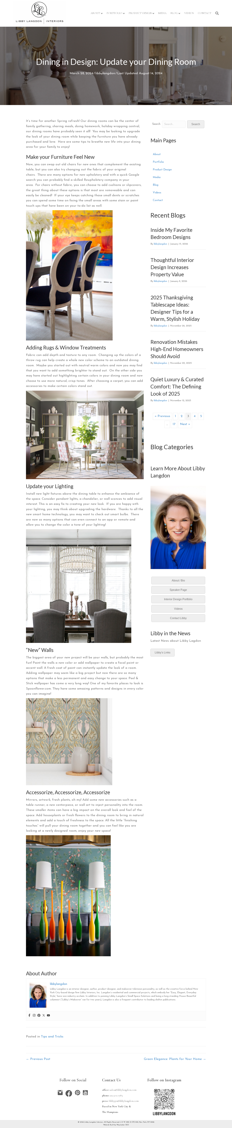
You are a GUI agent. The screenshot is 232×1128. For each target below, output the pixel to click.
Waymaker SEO (123, 1125)
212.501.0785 (116, 1095)
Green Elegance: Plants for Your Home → (175, 1059)
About (95, 13)
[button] (195, 124)
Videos (189, 13)
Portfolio (114, 13)
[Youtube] (48, 1016)
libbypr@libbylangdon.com (124, 1101)
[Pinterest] (38, 1016)
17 (174, 424)
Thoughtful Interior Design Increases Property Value (172, 267)
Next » (185, 424)
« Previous (162, 416)
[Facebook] (29, 1016)
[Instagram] (34, 1016)
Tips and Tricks (52, 1036)
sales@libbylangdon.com (123, 1090)
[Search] (216, 13)
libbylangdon (105, 73)
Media (162, 13)
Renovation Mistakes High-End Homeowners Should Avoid (176, 349)
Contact (204, 13)
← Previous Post (38, 1059)
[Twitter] (43, 1016)
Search (156, 124)
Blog (174, 13)
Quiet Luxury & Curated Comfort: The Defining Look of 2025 (177, 386)
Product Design (140, 13)
